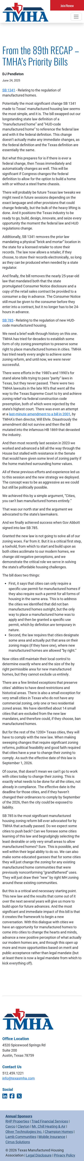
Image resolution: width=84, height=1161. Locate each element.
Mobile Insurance (51, 1136)
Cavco (10, 1126)
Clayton (23, 1126)
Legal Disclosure (39, 1155)
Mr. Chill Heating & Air (48, 1126)
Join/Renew (67, 5)
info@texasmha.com (18, 1078)
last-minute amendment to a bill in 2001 (39, 414)
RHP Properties (17, 1121)
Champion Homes (59, 1131)
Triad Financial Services (49, 1121)
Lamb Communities (20, 1136)
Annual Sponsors (18, 1116)
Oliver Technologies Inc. (23, 1131)
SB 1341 (8, 90)
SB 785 (7, 320)
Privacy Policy (64, 1155)
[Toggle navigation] (76, 17)
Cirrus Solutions (17, 1142)
